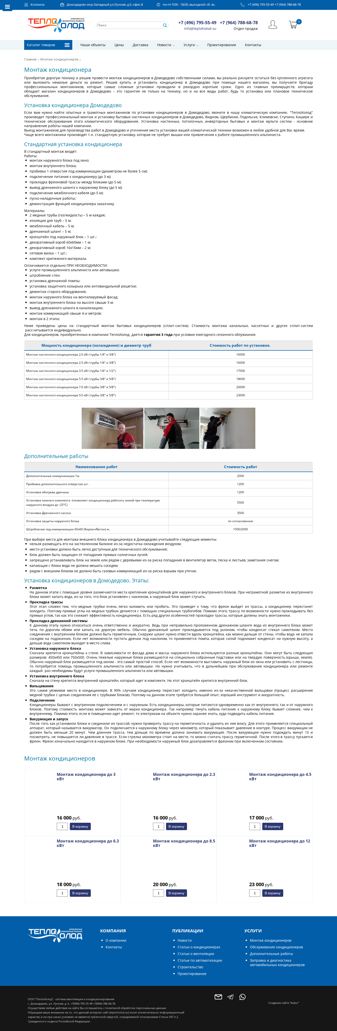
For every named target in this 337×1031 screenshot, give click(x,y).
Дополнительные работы (271, 953)
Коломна (37, 4)
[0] (293, 24)
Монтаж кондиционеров (59, 59)
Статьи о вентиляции (196, 953)
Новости (164, 44)
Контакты (253, 44)
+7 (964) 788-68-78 (288, 4)
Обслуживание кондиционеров (276, 947)
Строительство (190, 967)
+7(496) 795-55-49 (82, 1003)
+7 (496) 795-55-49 (261, 4)
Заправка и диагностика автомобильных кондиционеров (277, 962)
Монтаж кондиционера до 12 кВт (279, 843)
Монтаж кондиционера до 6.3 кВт (88, 843)
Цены (119, 44)
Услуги (189, 44)
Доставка (140, 44)
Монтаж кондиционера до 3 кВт (86, 777)
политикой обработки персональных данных (135, 1008)
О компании (116, 940)
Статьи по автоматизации (200, 960)
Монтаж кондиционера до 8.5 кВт (184, 843)
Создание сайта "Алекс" (283, 1003)
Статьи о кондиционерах (199, 947)
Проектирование (221, 44)
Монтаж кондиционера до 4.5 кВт (280, 777)
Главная (30, 59)
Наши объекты (93, 44)
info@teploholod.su (200, 28)
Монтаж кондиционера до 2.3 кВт (184, 777)
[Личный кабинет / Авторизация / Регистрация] (272, 24)
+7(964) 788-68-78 (104, 1003)
